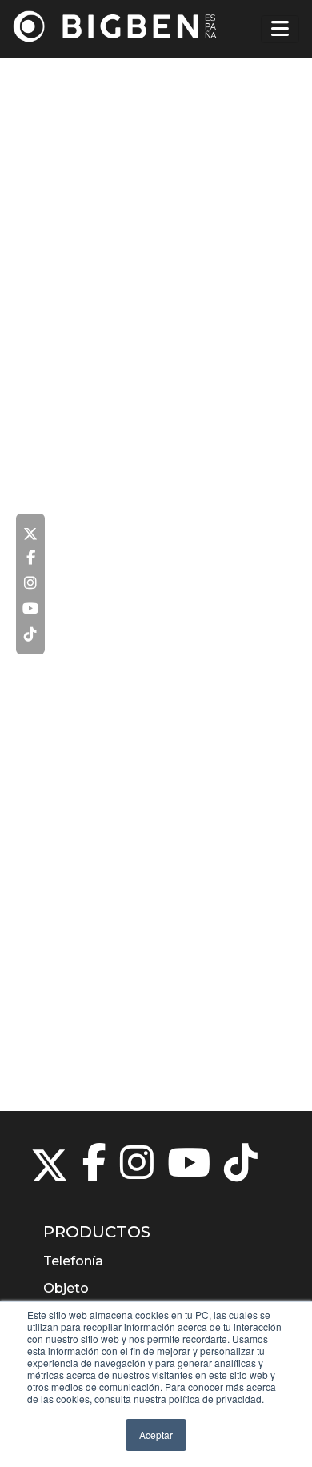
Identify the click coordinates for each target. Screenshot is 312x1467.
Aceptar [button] (156, 1434)
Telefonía (73, 1261)
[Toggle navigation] (280, 29)
